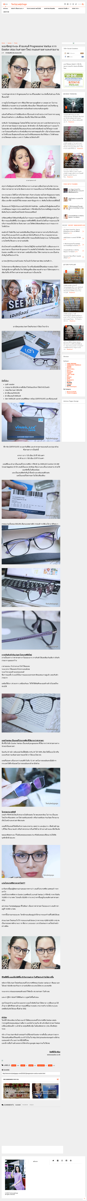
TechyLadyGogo (19, 4)
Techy (15, 43)
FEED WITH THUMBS (71, 184)
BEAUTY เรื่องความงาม (17, 8)
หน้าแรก (35, 1161)
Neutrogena (70, 380)
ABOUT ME (6, 12)
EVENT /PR (75, 8)
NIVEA (69, 381)
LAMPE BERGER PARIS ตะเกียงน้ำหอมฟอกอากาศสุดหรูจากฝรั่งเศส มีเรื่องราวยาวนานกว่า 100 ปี (16, 1093)
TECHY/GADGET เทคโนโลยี (34, 8)
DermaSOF (70, 371)
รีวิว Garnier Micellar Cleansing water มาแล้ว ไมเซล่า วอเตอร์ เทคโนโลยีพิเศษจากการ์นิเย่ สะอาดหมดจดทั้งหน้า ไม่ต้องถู (73, 132)
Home (6, 8)
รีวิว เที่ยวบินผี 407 (72, 111)
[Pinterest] (73, 4)
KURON (69, 373)
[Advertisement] (43, 28)
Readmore (71, 122)
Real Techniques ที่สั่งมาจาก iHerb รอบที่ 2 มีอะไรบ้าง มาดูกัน (73, 163)
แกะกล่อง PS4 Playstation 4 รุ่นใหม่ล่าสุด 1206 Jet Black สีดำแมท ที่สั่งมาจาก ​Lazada (44, 1093)
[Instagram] (70, 4)
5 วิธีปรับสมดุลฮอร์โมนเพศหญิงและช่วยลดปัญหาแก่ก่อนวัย (76, 208)
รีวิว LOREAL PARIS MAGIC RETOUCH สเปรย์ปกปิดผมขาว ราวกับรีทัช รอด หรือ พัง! (73, 333)
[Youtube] (65, 4)
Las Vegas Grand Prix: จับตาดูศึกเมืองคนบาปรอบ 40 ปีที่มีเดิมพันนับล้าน (76, 190)
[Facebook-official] (67, 4)
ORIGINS (69, 384)
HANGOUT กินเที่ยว (63, 8)
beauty (9, 43)
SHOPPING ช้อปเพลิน (49, 8)
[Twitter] (76, 4)
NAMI (68, 378)
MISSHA (69, 377)
